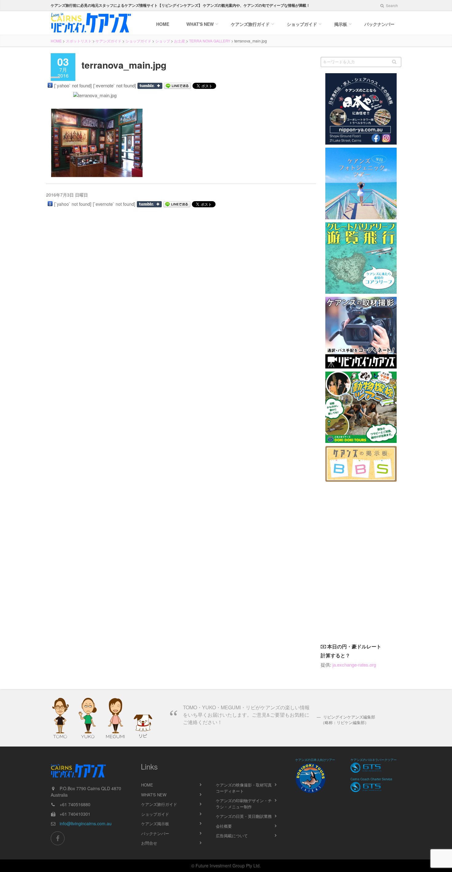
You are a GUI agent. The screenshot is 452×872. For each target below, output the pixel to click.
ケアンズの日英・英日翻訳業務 (244, 816)
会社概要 (224, 826)
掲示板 (340, 24)
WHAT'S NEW (153, 795)
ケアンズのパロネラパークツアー (374, 760)
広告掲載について (232, 835)
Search (391, 5)
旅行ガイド (250, 24)
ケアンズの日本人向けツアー (315, 760)
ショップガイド (302, 24)
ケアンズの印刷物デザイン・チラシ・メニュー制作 (244, 804)
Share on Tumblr (149, 86)
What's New (200, 24)
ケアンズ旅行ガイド (159, 804)
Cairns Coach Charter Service (371, 779)
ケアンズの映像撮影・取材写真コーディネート (244, 788)
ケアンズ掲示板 (155, 823)
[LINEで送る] (177, 86)
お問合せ (149, 843)
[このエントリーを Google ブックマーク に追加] (50, 85)
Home (162, 24)
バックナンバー (379, 24)
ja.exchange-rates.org (354, 664)
